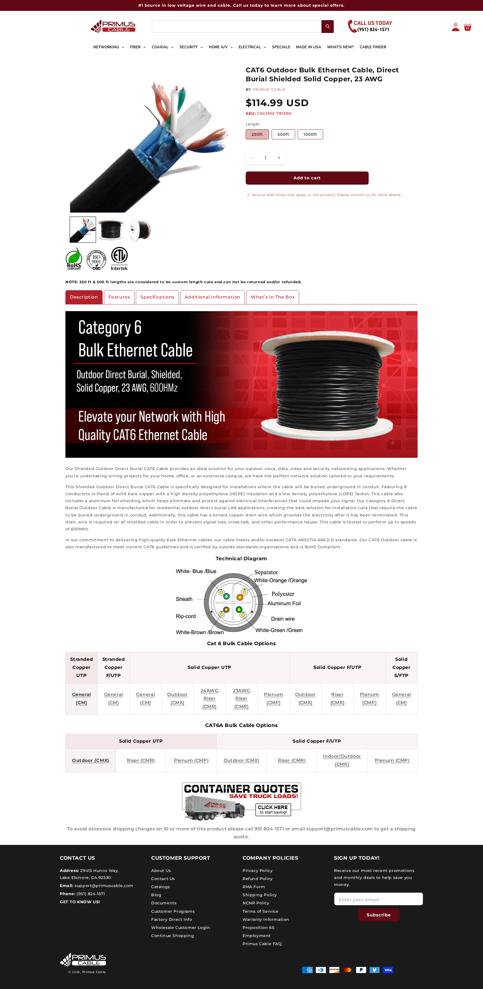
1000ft (310, 134)
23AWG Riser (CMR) (241, 698)
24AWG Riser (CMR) (210, 698)
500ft (283, 134)
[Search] (327, 26)
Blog (156, 894)
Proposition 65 (258, 927)
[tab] (84, 297)
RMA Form (254, 886)
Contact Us (163, 878)
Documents (163, 902)
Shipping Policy (260, 894)
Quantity (254, 146)
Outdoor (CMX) (90, 760)
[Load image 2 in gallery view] (111, 230)
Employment (257, 935)
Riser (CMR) (141, 760)
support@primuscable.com (103, 885)
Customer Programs (173, 911)
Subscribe (379, 914)
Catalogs (160, 886)
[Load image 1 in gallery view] (83, 230)
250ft (257, 134)
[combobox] (243, 26)
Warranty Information (266, 919)
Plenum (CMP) (191, 760)
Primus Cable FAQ (262, 943)
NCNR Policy (256, 902)
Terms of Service (261, 911)
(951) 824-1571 (90, 893)
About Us (161, 870)
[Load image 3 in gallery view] (138, 230)
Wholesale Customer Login (180, 927)
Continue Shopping (172, 935)
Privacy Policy (258, 870)
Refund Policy (258, 878)
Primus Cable (94, 972)
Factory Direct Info (171, 919)
